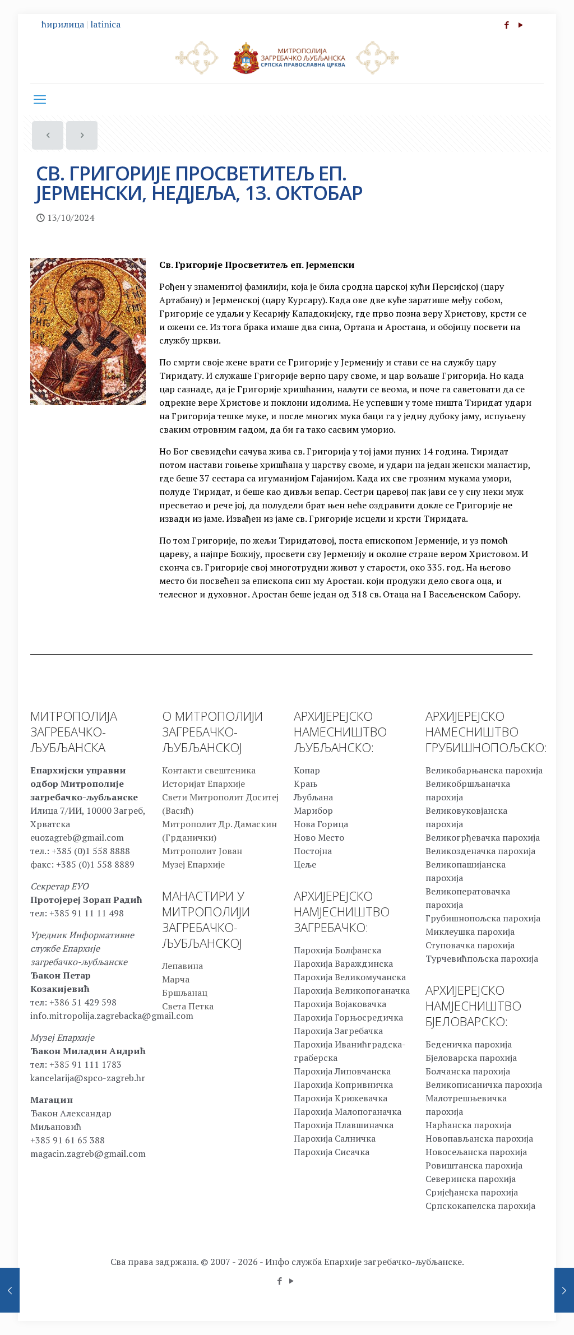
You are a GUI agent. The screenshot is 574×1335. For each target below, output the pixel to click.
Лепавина (182, 965)
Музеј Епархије (193, 864)
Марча (175, 979)
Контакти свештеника (209, 770)
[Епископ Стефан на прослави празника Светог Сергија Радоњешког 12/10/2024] (10, 1290)
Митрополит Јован (202, 851)
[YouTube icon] (520, 24)
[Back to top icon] (520, 1312)
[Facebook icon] (506, 24)
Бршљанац (184, 992)
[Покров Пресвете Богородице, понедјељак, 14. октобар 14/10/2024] (564, 1290)
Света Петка (188, 1006)
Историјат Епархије (203, 783)
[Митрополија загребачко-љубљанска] (287, 57)
